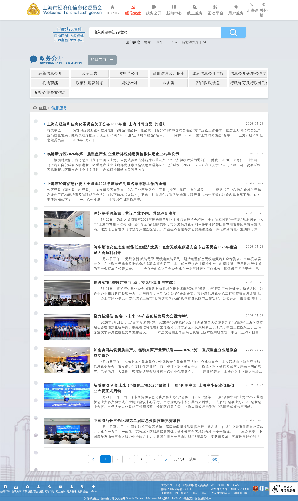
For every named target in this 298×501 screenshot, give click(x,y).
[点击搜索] (233, 32)
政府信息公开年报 (208, 73)
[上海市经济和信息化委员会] (64, 9)
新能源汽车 (190, 42)
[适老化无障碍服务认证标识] (283, 489)
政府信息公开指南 (169, 73)
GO (214, 459)
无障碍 (252, 10)
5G (205, 42)
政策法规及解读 (90, 83)
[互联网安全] (262, 489)
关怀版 (264, 12)
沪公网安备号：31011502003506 (230, 489)
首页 (43, 108)
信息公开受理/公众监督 (248, 73)
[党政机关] (255, 489)
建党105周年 (153, 42)
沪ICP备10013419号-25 (225, 485)
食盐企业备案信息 (50, 92)
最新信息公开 (50, 73)
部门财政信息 (208, 83)
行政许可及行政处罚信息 (248, 83)
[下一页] (166, 459)
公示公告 (90, 73)
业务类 (169, 83)
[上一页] (93, 459)
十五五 (172, 42)
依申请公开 (129, 73)
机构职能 (50, 83)
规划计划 (129, 83)
